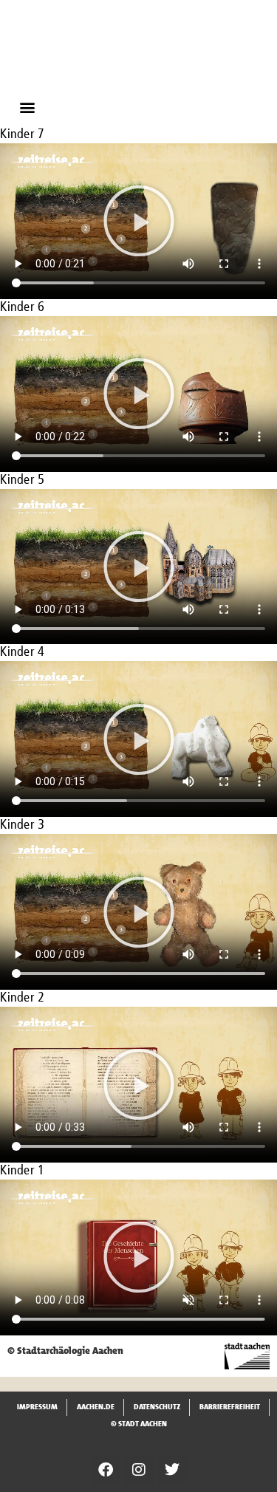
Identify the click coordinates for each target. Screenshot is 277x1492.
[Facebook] (105, 1470)
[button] (27, 107)
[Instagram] (139, 1470)
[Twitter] (172, 1470)
